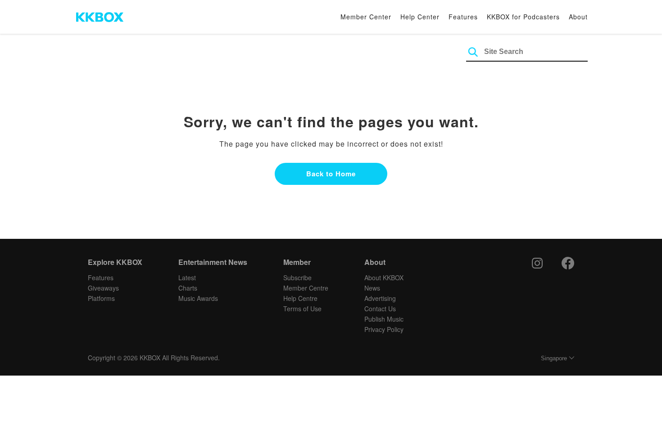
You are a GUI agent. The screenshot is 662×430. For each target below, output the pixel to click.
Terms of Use (302, 308)
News (372, 287)
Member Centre (305, 287)
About (578, 16)
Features (463, 16)
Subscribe (297, 277)
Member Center (365, 16)
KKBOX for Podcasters (523, 16)
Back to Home (331, 174)
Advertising (380, 298)
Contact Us (380, 308)
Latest (187, 277)
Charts (187, 287)
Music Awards (198, 298)
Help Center (420, 16)
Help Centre (300, 298)
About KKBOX (384, 277)
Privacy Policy (384, 329)
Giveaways (103, 287)
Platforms (101, 298)
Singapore (554, 358)
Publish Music (384, 318)
